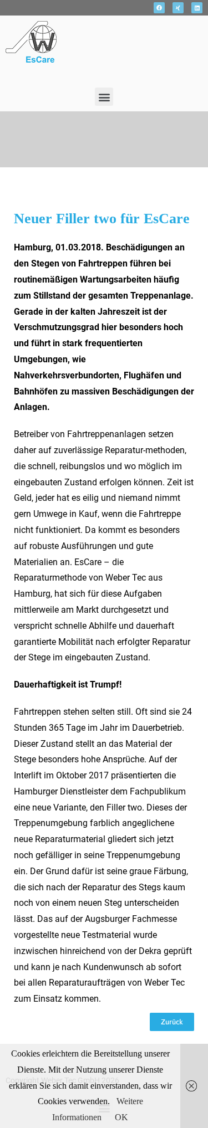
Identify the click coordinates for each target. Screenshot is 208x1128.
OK (121, 1117)
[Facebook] (159, 7)
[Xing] (178, 7)
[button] (104, 97)
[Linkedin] (196, 7)
